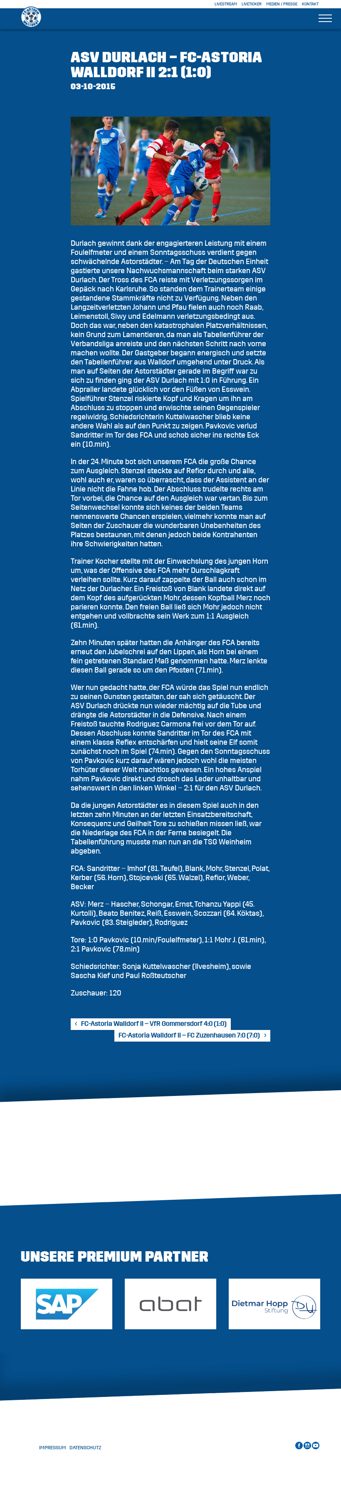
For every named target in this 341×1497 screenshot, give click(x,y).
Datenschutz (85, 1447)
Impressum (52, 1447)
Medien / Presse (281, 4)
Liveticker (252, 4)
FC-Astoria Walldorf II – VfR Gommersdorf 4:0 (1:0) (154, 1023)
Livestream (226, 4)
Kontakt (310, 4)
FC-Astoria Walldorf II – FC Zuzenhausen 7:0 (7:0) (189, 1035)
